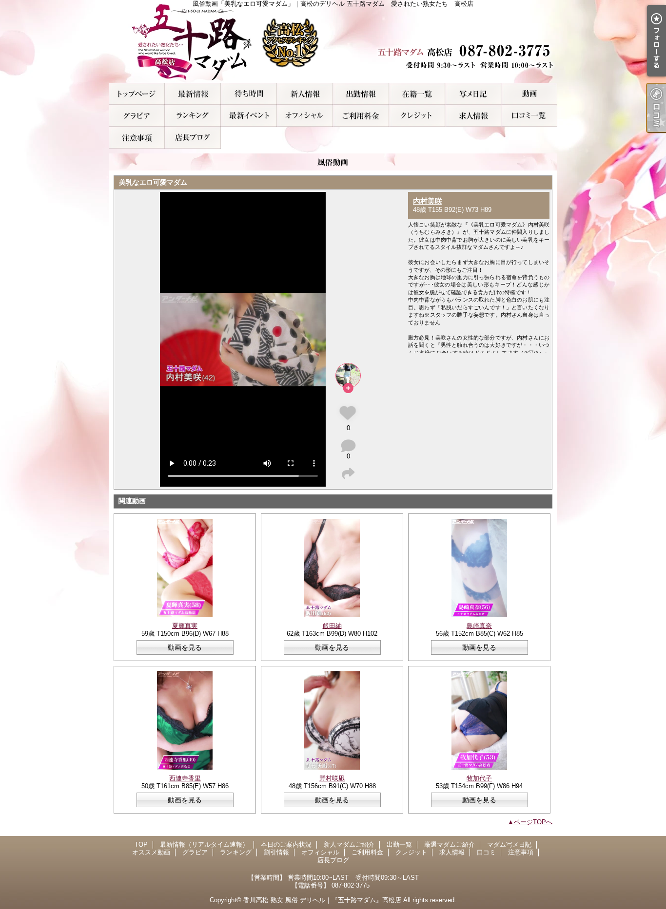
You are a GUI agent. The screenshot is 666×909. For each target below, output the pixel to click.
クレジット (417, 116)
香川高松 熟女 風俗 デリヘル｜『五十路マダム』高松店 (322, 900)
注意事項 (137, 138)
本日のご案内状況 (249, 94)
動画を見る (185, 647)
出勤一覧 (361, 94)
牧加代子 (479, 778)
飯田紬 (332, 625)
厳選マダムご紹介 (417, 94)
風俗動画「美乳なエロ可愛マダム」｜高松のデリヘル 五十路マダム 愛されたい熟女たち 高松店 (333, 41)
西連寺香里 (185, 778)
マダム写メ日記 (473, 94)
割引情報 (249, 116)
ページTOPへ (533, 822)
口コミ (529, 116)
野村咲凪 (332, 778)
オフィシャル (305, 116)
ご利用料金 (361, 116)
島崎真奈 (479, 625)
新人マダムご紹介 (305, 94)
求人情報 (473, 116)
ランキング (193, 116)
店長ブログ (193, 138)
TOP (137, 94)
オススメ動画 (529, 94)
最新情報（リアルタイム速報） (193, 94)
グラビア (137, 116)
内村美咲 (427, 201)
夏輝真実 (184, 625)
